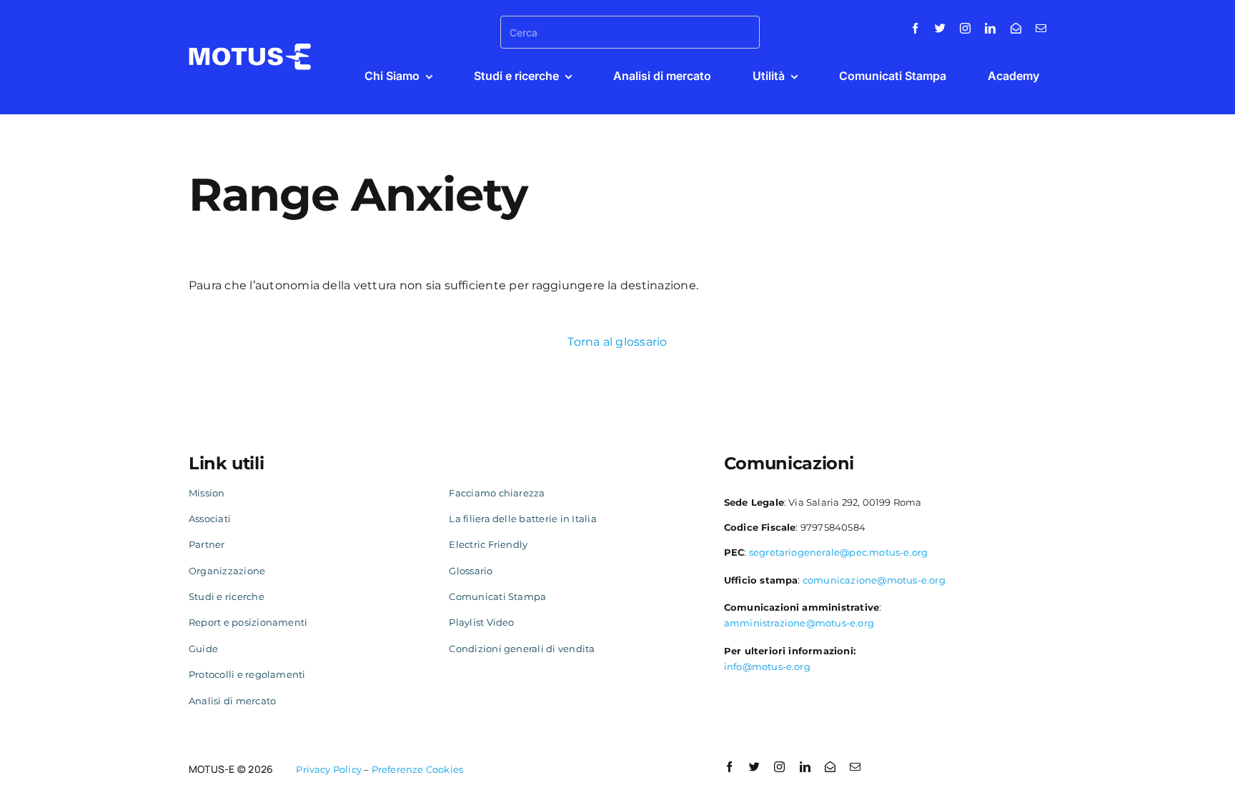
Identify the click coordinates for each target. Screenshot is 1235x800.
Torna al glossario (617, 342)
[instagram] (965, 28)
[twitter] (940, 28)
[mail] (1041, 28)
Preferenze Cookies (418, 769)
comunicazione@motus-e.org (874, 580)
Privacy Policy (329, 769)
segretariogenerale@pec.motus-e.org (838, 552)
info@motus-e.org (767, 666)
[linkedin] (990, 28)
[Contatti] (1016, 28)
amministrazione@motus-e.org (799, 623)
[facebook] (915, 28)
